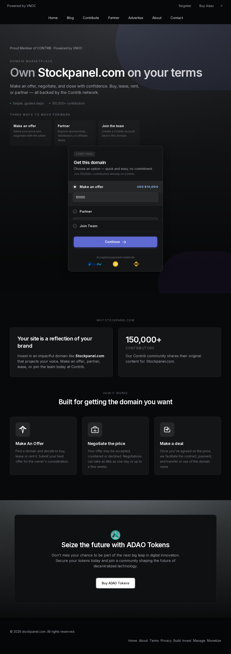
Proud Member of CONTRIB (30, 48)
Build (177, 640)
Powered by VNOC (21, 6)
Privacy (166, 640)
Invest (186, 640)
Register (185, 6)
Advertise (135, 18)
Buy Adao (206, 6)
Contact (177, 18)
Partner (113, 18)
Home (53, 18)
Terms (154, 640)
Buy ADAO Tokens (115, 583)
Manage (199, 640)
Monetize (214, 640)
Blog (70, 18)
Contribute (91, 18)
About (157, 18)
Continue (112, 242)
